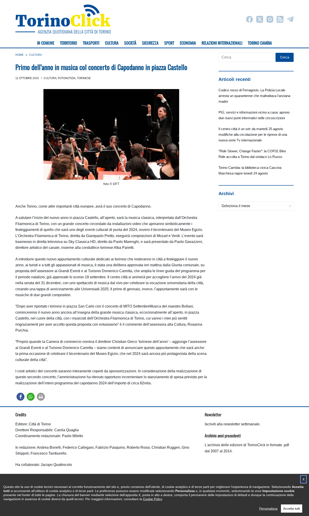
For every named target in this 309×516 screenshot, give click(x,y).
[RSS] (280, 19)
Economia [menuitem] (188, 43)
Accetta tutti (291, 508)
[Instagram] (269, 19)
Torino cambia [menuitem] (260, 43)
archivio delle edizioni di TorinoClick (236, 445)
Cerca (284, 57)
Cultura (50, 78)
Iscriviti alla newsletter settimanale (232, 424)
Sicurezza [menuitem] (150, 43)
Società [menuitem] (130, 43)
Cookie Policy (152, 499)
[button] (20, 397)
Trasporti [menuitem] (91, 43)
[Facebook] (249, 19)
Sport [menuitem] (169, 43)
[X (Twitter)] (259, 19)
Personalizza (268, 508)
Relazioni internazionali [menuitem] (222, 43)
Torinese (84, 78)
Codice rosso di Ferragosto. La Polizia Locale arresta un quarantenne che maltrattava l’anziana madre (254, 95)
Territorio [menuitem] (68, 43)
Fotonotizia (67, 78)
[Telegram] (290, 19)
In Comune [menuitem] (45, 43)
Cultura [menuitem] (112, 43)
